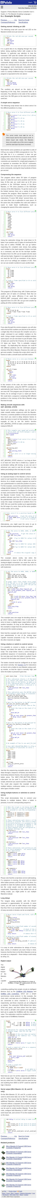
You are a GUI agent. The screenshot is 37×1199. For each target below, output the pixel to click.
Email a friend (13, 1191)
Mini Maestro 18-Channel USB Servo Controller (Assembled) (18, 1169)
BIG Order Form (14, 1194)
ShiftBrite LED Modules (24, 991)
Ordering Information (25, 1193)
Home (3, 1193)
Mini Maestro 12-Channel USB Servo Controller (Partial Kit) (18, 1163)
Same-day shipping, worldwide (27, 8)
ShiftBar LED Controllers (10, 994)
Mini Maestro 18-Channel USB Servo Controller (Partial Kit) (18, 1174)
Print (5, 1191)
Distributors (6, 1194)
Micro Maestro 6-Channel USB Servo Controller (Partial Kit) (18, 1147)
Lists (33, 1193)
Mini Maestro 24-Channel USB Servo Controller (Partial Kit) (18, 1185)
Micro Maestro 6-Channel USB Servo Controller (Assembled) (18, 1152)
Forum (8, 1193)
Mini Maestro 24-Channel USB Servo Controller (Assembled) (18, 1180)
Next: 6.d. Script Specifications (23, 21)
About (21, 1194)
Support (3, 12)
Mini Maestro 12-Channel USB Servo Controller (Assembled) (18, 1158)
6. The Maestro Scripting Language (18, 14)
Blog (12, 1193)
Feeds (20, 1191)
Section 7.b (22, 665)
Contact (26, 1194)
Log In (30, 2)
